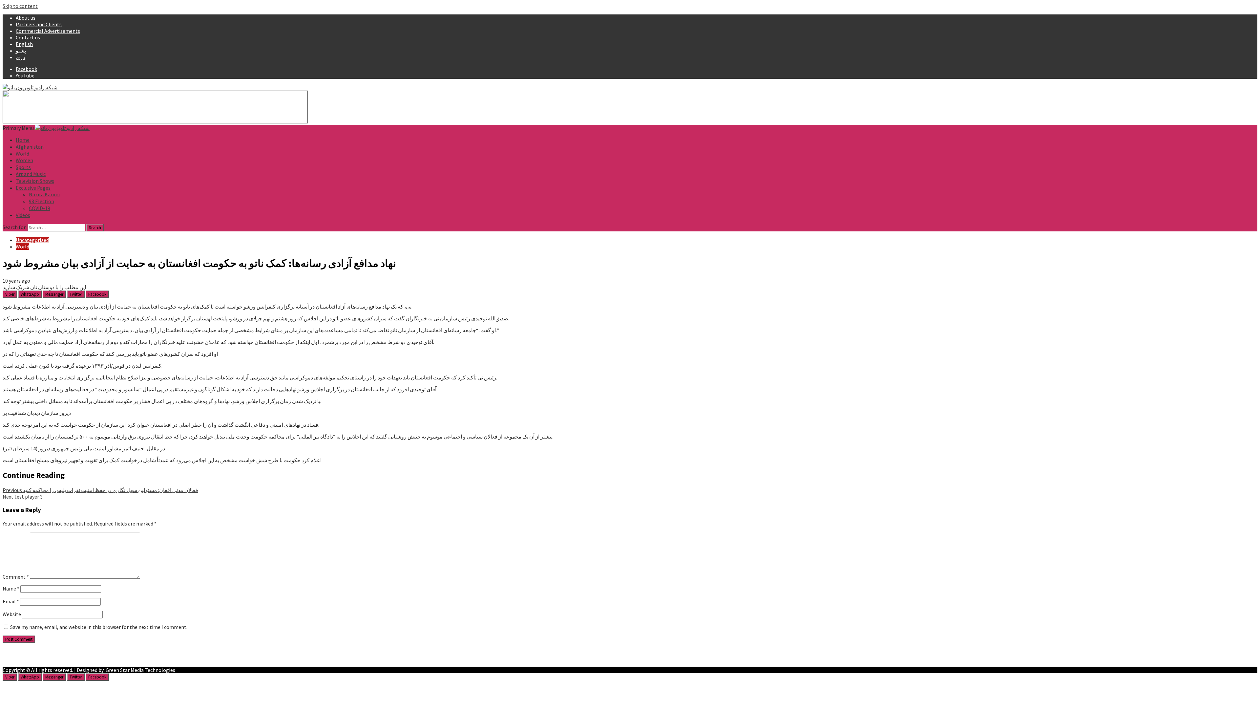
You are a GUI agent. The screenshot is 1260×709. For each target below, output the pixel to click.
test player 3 (23, 496)
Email (11, 601)
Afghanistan (30, 146)
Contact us (28, 37)
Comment (16, 576)
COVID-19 (39, 208)
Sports (23, 167)
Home (23, 140)
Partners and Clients (39, 24)
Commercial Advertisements (48, 31)
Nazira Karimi (44, 194)
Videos (23, 215)
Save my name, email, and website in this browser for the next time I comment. (98, 627)
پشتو (21, 50)
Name (11, 588)
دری (20, 57)
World (22, 153)
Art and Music (31, 174)
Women (24, 160)
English (24, 44)
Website (12, 614)
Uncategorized (32, 240)
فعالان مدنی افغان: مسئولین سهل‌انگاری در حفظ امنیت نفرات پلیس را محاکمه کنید (100, 490)
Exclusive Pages (33, 187)
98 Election (41, 201)
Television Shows (35, 181)
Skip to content (20, 6)
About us (25, 17)
